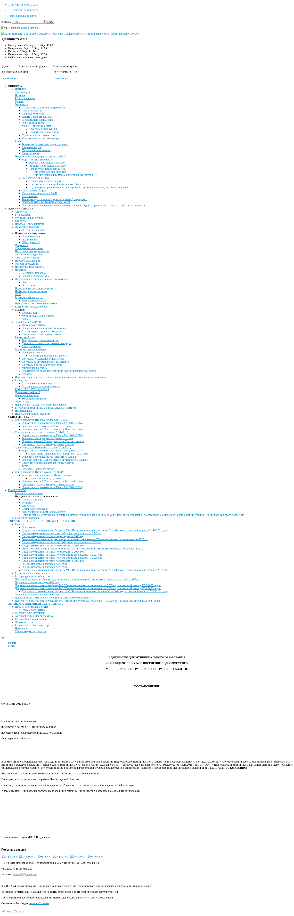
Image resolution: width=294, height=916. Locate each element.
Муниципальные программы (32, 573)
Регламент (28, 502)
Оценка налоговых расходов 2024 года (44, 563)
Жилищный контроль (34, 367)
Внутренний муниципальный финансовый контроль (45, 407)
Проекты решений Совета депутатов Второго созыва (53, 429)
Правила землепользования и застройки (45, 328)
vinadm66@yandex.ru (25, 874)
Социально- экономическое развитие (43, 107)
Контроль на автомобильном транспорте (45, 361)
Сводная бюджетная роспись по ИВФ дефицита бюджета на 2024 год (62, 554)
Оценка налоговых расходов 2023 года (44, 566)
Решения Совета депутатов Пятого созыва (46, 475)
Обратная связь (24, 622)
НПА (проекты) (31, 242)
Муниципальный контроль (30, 349)
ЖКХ (18, 141)
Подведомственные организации (34, 288)
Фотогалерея (22, 92)
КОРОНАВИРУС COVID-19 (32, 389)
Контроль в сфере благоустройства (42, 364)
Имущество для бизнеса (36, 177)
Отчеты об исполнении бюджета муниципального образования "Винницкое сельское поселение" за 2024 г (84, 548)
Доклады (27, 373)
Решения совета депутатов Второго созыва (47, 426)
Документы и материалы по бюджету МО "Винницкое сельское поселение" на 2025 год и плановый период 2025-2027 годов (88, 600)
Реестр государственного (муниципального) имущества (54, 199)
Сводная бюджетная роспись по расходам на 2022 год (53, 536)
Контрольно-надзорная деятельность (43, 358)
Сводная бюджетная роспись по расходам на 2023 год (53, 545)
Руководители (23, 214)
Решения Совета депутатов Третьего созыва (47, 438)
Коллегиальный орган (34, 190)
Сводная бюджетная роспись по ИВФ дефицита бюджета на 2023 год (62, 542)
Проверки (21, 269)
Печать (12, 642)
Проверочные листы (34, 352)
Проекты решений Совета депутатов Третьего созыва (53, 441)
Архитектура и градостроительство (42, 331)
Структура (21, 211)
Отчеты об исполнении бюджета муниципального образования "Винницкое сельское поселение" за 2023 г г (85, 539)
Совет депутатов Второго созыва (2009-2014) (41, 419)
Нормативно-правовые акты (31, 606)
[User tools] (2, 637)
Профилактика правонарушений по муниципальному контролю (59, 370)
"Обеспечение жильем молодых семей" (45, 511)
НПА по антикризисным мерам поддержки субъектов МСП (63, 174)
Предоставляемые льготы (30, 266)
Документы (21, 245)
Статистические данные (29, 254)
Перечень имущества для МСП (47, 181)
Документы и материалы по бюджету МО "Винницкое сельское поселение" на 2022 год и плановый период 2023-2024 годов (94, 530)
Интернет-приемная (33, 230)
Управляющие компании (36, 150)
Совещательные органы (29, 248)
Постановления (31, 236)
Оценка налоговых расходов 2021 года (37, 594)
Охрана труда (23, 401)
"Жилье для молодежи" (35, 508)
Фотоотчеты (29, 285)
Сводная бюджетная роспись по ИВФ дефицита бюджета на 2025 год (62, 557)
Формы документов (33, 324)
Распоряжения (30, 239)
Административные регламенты (47, 168)
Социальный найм (32, 499)
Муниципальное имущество (38, 135)
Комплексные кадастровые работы (42, 334)
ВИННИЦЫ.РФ (88, 897)
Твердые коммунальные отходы (40, 340)
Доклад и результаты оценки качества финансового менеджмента (53, 597)
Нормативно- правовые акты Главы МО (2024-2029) (52, 487)
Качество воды (30, 153)
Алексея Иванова (39, 903)
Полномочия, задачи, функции (33, 413)
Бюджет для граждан (27, 517)
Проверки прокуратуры (35, 275)
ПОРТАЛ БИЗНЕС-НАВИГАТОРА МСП (46, 202)
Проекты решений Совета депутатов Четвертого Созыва (55, 459)
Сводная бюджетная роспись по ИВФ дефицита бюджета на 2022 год (62, 533)
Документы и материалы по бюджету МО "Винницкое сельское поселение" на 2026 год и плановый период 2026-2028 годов (94, 570)
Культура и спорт (25, 98)
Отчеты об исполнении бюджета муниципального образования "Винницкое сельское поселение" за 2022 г (77, 579)
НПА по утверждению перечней (48, 171)
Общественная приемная (23, 10)
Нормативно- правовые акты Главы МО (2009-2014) (52, 422)
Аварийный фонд (32, 147)
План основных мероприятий (32, 251)
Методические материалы (30, 612)
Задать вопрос (10, 78)
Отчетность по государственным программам (41, 279)
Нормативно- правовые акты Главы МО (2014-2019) (52, 435)
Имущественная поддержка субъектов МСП (40, 156)
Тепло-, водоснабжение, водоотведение (45, 144)
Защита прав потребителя (37, 116)
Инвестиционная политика (37, 119)
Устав (25, 465)
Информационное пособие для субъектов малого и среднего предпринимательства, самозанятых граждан (83, 205)
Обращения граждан (27, 226)
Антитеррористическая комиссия (41, 386)
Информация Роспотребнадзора (40, 138)
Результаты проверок (34, 272)
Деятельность (29, 312)
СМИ (18, 294)
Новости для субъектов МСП (46, 132)
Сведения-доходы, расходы (30, 631)
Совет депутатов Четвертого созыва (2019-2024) (43, 447)
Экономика (21, 104)
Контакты (20, 220)
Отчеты (26, 282)
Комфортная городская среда (31, 306)
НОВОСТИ (22, 89)
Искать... (6, 21)
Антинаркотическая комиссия (39, 383)
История (20, 95)
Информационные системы (31, 291)
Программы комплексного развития (36, 303)
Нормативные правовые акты (39, 159)
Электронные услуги (34, 300)
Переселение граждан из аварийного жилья (40, 404)
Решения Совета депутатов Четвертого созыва (49, 456)
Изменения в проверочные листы (48, 355)
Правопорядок (23, 410)
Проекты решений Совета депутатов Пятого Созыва (52, 481)
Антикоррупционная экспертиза (34, 615)
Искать (49, 22)
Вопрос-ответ (30, 196)
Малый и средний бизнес (36, 125)
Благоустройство (25, 337)
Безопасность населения (29, 493)
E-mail (11, 645)
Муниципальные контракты (38, 315)
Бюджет (19, 524)
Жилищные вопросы (27, 395)
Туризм (19, 101)
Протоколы (28, 527)
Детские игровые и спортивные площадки (46, 343)
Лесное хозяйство (32, 110)
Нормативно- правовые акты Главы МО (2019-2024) (52, 450)
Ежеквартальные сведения (30, 619)
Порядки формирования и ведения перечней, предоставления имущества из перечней (79, 187)
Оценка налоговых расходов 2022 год (37, 582)
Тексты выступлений (27, 257)
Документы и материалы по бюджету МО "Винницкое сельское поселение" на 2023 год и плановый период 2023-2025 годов (88, 585)
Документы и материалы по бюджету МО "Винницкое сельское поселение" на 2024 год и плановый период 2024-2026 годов (88, 588)
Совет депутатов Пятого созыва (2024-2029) (40, 472)
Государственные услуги (23, 4)
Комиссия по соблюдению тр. (32, 625)
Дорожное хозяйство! (27, 392)
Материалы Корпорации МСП (39, 193)
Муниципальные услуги (29, 297)
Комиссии (21, 380)
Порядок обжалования (28, 260)
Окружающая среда (33, 122)
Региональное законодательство (47, 165)
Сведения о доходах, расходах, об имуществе (48, 444)
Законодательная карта (22, 15)
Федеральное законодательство (47, 162)
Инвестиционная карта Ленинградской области (56, 184)
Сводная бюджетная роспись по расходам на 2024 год (53, 551)
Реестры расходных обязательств (34, 576)
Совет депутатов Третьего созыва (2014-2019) (41, 432)
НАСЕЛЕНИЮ (17, 490)
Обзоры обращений (26, 263)
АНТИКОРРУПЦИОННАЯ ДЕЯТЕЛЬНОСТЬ (35, 603)
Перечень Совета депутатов (38, 468)
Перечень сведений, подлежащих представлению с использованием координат (61, 377)
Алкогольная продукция (43, 128)
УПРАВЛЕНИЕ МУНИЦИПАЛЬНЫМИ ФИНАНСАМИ (41, 521)
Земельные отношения (28, 321)
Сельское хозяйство (33, 113)
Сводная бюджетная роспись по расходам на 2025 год (53, 560)
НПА (25, 318)
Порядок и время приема (29, 223)
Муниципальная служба (29, 217)
